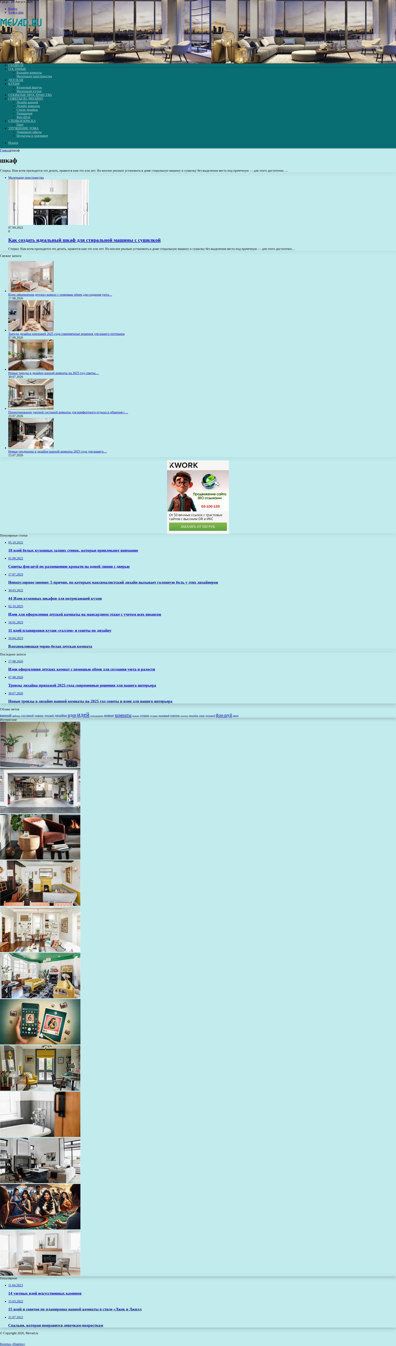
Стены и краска (22, 121)
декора (39, 715)
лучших (154, 715)
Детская (15, 80)
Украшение (24, 113)
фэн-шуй (224, 715)
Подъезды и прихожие (32, 135)
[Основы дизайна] (21, 58)
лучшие (144, 715)
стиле (202, 715)
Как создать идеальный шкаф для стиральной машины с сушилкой (84, 240)
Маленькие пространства (34, 76)
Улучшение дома (23, 128)
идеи (72, 715)
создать (184, 715)
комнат (109, 715)
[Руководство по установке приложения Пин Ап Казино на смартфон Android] (40, 1043)
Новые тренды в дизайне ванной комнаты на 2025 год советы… (53, 373)
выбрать (16, 715)
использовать (96, 715)
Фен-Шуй (23, 117)
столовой (210, 715)
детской (49, 715)
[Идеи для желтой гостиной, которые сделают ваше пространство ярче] (40, 904)
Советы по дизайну (25, 98)
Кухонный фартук (29, 87)
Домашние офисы (29, 132)
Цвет (20, 124)
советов (175, 715)
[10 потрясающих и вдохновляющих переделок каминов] (40, 1274)
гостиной (27, 715)
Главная (5, 150)
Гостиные (17, 69)
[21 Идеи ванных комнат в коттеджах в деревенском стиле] (40, 1136)
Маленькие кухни (29, 91)
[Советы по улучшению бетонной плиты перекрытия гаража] (40, 812)
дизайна (61, 715)
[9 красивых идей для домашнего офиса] (40, 1089)
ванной (6, 715)
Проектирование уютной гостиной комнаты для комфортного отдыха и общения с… (68, 412)
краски (135, 716)
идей (83, 714)
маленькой (164, 715)
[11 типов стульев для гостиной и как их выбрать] (40, 858)
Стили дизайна (27, 109)
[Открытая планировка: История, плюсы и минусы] (40, 951)
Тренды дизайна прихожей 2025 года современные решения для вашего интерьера (66, 334)
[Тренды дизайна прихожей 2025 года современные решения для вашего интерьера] (31, 330)
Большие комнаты (29, 72)
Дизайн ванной (27, 102)
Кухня (14, 83)
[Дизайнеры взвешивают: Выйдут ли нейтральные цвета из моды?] (40, 1182)
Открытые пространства (30, 95)
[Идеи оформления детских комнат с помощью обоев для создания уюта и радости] (31, 291)
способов (193, 715)
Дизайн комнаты (28, 106)
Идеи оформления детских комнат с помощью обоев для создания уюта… (60, 294)
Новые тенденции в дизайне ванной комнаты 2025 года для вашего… (57, 451)
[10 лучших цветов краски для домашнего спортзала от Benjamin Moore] (40, 766)
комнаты (123, 715)
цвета (235, 715)
